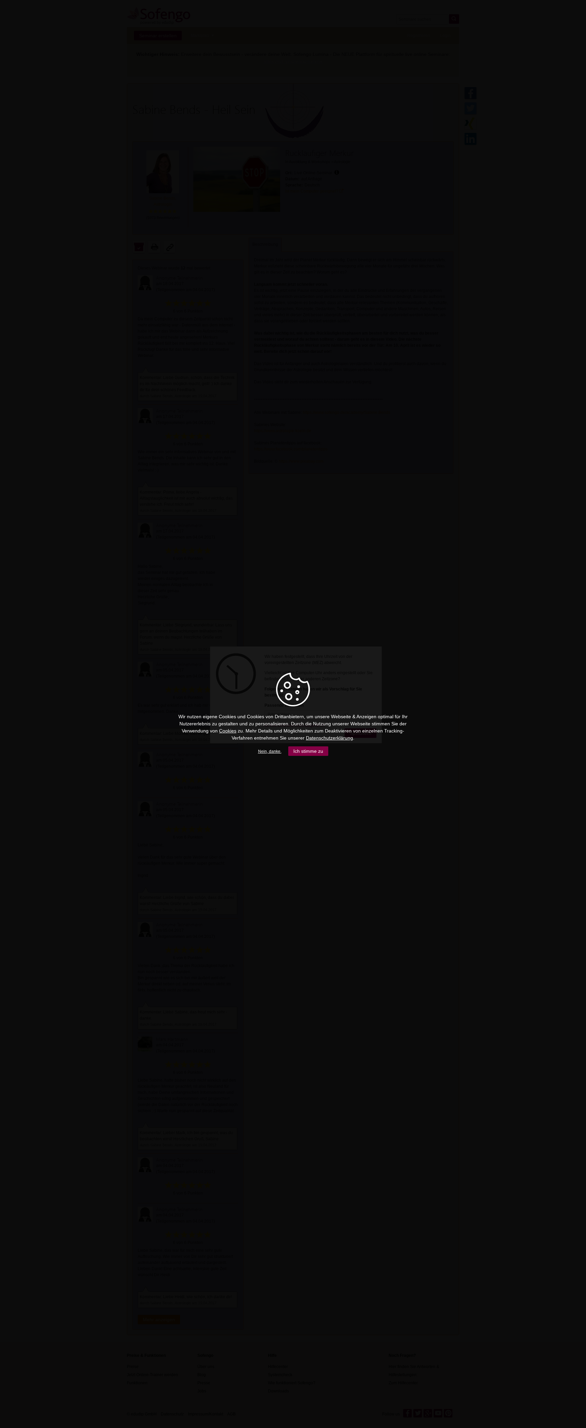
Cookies (227, 730)
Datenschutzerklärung (329, 738)
